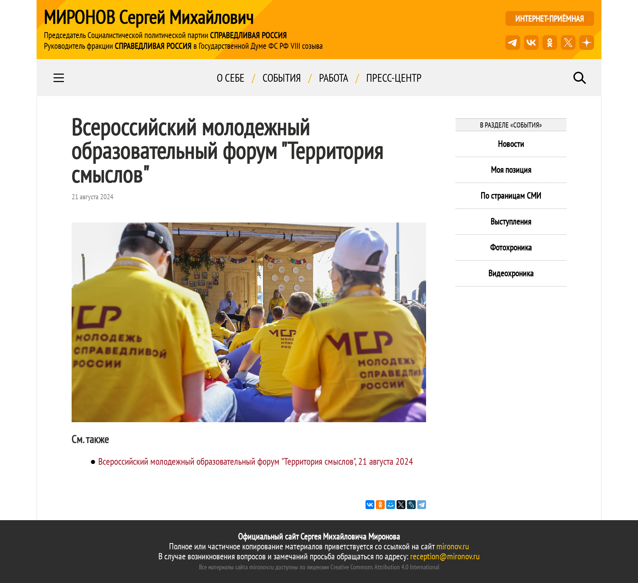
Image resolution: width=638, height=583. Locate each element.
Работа (333, 77)
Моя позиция (511, 169)
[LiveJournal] (411, 504)
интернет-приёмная (549, 18)
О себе (230, 77)
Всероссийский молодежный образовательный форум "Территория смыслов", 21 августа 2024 (255, 461)
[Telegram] (421, 504)
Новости (511, 143)
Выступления (511, 221)
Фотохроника (511, 247)
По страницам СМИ (511, 195)
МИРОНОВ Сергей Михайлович (149, 16)
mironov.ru (452, 546)
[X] (401, 504)
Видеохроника (511, 273)
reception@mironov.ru (445, 556)
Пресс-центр (394, 77)
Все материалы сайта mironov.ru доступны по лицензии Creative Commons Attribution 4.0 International (319, 567)
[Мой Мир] (390, 504)
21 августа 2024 (92, 196)
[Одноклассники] (380, 504)
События (282, 77)
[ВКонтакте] (370, 504)
